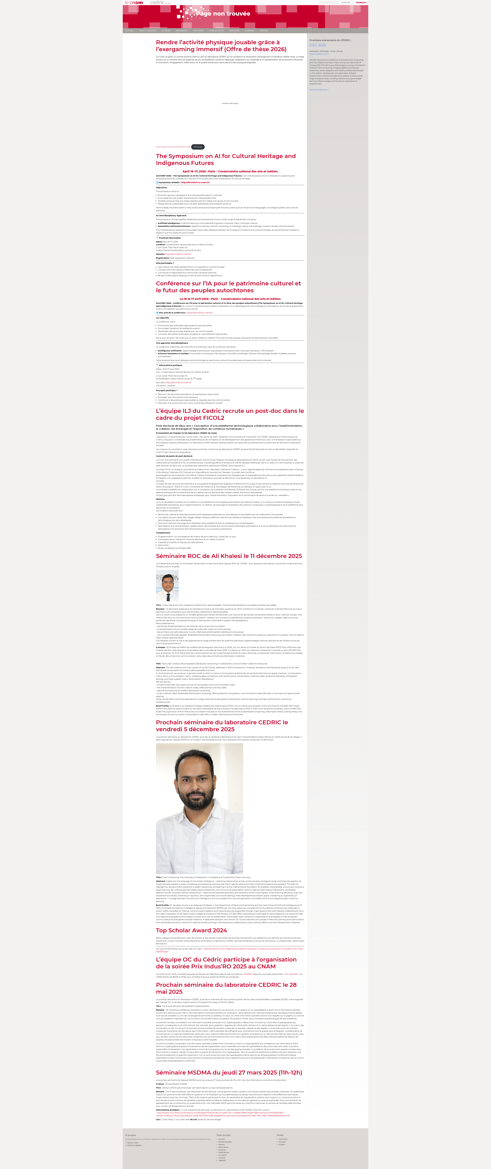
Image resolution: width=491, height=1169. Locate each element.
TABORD (264, 31)
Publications (216, 31)
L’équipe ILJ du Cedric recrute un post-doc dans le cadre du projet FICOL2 (230, 414)
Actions (166, 31)
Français (361, 2)
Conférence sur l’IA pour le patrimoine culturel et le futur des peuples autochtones (228, 287)
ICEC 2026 (317, 45)
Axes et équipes (147, 31)
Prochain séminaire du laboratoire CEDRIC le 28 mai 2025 (226, 988)
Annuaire (234, 31)
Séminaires (182, 31)
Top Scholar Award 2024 (191, 930)
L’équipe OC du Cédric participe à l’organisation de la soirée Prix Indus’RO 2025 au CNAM (226, 963)
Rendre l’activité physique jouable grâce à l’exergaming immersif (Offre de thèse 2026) (221, 46)
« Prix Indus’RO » (291, 974)
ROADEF (248, 974)
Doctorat (198, 31)
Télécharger (197, 147)
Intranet (249, 31)
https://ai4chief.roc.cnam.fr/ (178, 254)
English (282, 1144)
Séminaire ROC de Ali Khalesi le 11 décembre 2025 (229, 555)
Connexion (283, 1139)
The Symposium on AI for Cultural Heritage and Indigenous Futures (226, 159)
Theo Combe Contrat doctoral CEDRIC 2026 (173, 147)
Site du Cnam (133, 1143)
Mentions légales (134, 1145)
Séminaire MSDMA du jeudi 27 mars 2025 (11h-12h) (229, 1072)
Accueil (129, 31)
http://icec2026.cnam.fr (319, 54)
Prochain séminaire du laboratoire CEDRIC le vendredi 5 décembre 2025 (222, 726)
